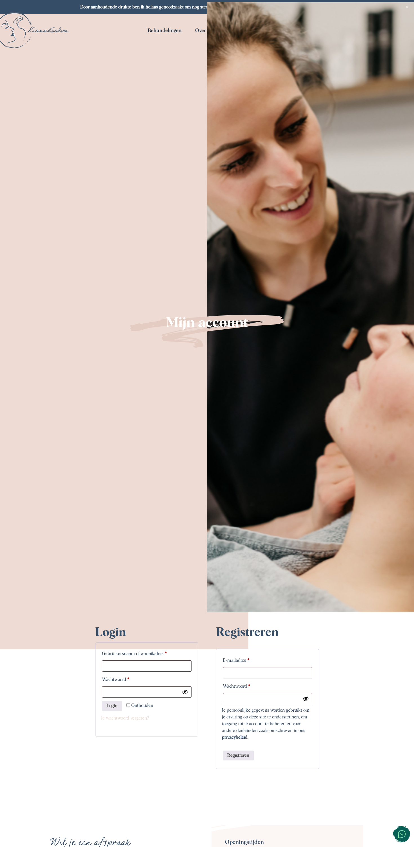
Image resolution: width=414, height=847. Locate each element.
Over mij (204, 30)
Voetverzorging (239, 61)
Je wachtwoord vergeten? (125, 718)
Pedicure (163, 61)
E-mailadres (242, 660)
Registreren (238, 755)
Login (111, 705)
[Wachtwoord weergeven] (185, 692)
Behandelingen (165, 30)
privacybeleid (235, 737)
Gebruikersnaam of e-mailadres (140, 653)
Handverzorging (239, 75)
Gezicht (163, 46)
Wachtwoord (122, 679)
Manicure (163, 75)
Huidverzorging (239, 46)
